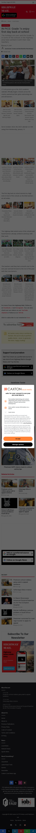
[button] (18, 412)
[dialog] (18, 416)
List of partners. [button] (27, 423)
